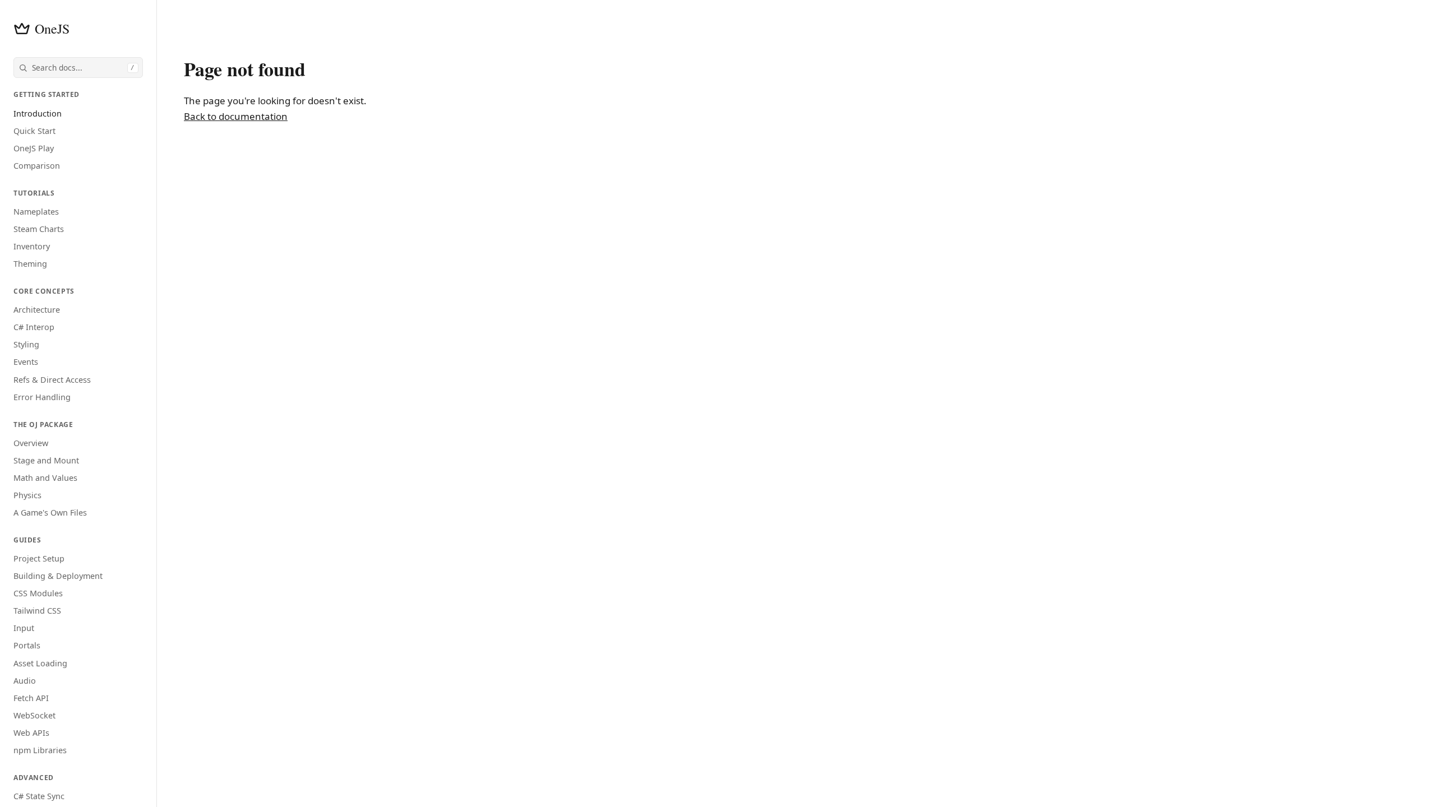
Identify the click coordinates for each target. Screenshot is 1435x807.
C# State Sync (38, 796)
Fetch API (31, 698)
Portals (26, 645)
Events (25, 361)
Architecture (36, 309)
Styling (26, 344)
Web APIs (31, 732)
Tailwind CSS (37, 610)
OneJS (52, 29)
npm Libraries (40, 750)
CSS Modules (38, 593)
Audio (24, 680)
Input (23, 628)
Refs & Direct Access (52, 379)
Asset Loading (40, 663)
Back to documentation (236, 116)
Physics (27, 495)
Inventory (31, 246)
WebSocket (34, 715)
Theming (30, 263)
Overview (30, 443)
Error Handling (42, 397)
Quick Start (34, 131)
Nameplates (36, 211)
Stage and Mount (46, 460)
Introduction (37, 113)
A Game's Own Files (50, 512)
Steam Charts (38, 229)
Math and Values (45, 477)
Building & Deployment (58, 576)
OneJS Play (33, 148)
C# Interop (33, 327)
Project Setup (38, 558)
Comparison (36, 165)
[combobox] (78, 67)
